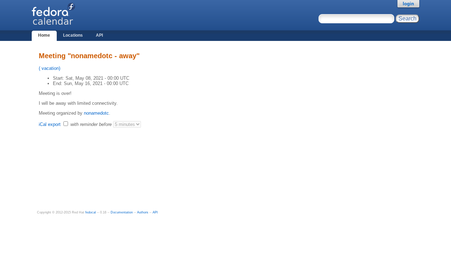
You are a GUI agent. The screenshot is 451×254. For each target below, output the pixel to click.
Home (44, 35)
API (99, 35)
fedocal (90, 212)
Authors (142, 212)
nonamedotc (96, 113)
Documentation (122, 212)
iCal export (50, 124)
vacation (49, 68)
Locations (73, 35)
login (408, 3)
